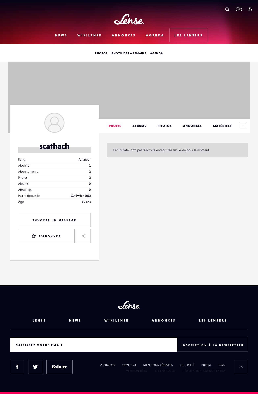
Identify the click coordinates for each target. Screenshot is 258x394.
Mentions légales (158, 364)
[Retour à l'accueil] (129, 19)
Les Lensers (189, 35)
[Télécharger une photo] (238, 9)
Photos (101, 53)
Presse (206, 364)
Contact (129, 364)
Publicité (187, 364)
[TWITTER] (35, 367)
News (61, 35)
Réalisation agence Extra (204, 370)
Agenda (155, 35)
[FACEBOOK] (17, 367)
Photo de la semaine (129, 53)
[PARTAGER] (84, 236)
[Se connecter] (250, 9)
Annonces (124, 35)
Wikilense (89, 35)
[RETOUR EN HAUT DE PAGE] (241, 367)
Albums (139, 126)
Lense (39, 320)
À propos (107, 364)
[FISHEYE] (59, 367)
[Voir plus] (243, 126)
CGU (222, 364)
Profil (115, 126)
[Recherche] (227, 9)
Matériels (222, 126)
